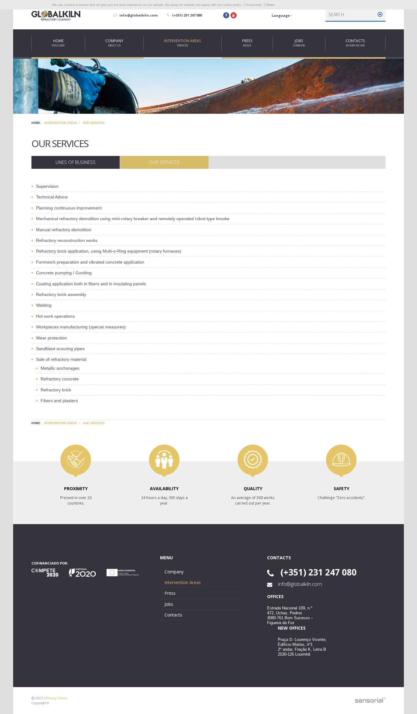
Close (270, 4)
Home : (36, 122)
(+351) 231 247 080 (317, 572)
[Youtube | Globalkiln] (233, 15)
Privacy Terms (56, 698)
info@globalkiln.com (299, 584)
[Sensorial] (370, 700)
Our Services (93, 122)
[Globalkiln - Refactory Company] (55, 15)
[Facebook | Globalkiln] (226, 15)
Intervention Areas (60, 122)
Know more (254, 4)
